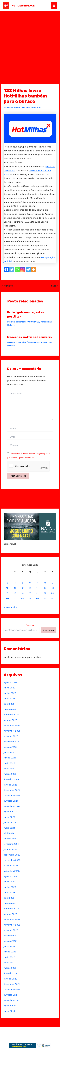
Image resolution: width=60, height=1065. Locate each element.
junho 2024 (10, 822)
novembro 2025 (12, 730)
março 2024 (10, 838)
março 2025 (10, 773)
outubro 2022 (11, 930)
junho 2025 (10, 757)
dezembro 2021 (12, 984)
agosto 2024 (10, 811)
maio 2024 (9, 827)
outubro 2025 (11, 736)
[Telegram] (28, 269)
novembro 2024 (12, 795)
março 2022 (10, 967)
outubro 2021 (11, 994)
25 (15, 598)
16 (52, 587)
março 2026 (10, 709)
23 (52, 593)
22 (45, 593)
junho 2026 (10, 693)
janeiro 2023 (10, 914)
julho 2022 (9, 946)
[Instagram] (22, 269)
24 (7, 598)
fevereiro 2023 (11, 908)
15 (45, 587)
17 (7, 593)
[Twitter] (11, 269)
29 (45, 598)
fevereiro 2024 (11, 843)
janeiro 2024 (10, 849)
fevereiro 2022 (11, 973)
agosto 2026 (10, 682)
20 (30, 593)
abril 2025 (9, 768)
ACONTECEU (33, 322)
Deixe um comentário (16, 322)
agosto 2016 (10, 1005)
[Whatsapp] (17, 269)
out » (14, 607)
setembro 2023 (12, 870)
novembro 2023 (12, 860)
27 (30, 598)
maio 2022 (9, 957)
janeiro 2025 (10, 784)
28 (37, 598)
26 (22, 598)
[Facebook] (6, 269)
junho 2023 (10, 887)
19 (22, 593)
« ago (7, 607)
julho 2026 (9, 687)
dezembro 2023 (12, 854)
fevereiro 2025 (11, 779)
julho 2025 (9, 752)
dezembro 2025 (12, 725)
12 (22, 587)
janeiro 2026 (10, 720)
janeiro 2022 (10, 978)
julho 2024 (9, 817)
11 (15, 587)
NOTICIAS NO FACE (23, 5)
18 (15, 593)
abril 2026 (9, 703)
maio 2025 (9, 763)
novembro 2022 (12, 924)
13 (30, 587)
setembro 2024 (12, 806)
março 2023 (10, 903)
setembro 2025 (12, 741)
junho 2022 (10, 951)
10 (7, 587)
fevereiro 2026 (11, 714)
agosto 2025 (10, 747)
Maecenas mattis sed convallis (29, 337)
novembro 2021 (12, 989)
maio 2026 (9, 698)
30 (52, 598)
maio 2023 (9, 892)
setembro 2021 (11, 1000)
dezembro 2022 (12, 919)
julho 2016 (9, 1010)
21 (37, 593)
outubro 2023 (11, 865)
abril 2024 (9, 833)
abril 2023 (9, 897)
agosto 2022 (10, 940)
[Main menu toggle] (54, 5)
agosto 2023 (10, 876)
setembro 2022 (12, 935)
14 (37, 587)
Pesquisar (30, 625)
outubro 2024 (11, 800)
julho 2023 (9, 881)
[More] (33, 269)
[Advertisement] (30, 43)
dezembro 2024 (12, 790)
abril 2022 (9, 962)
